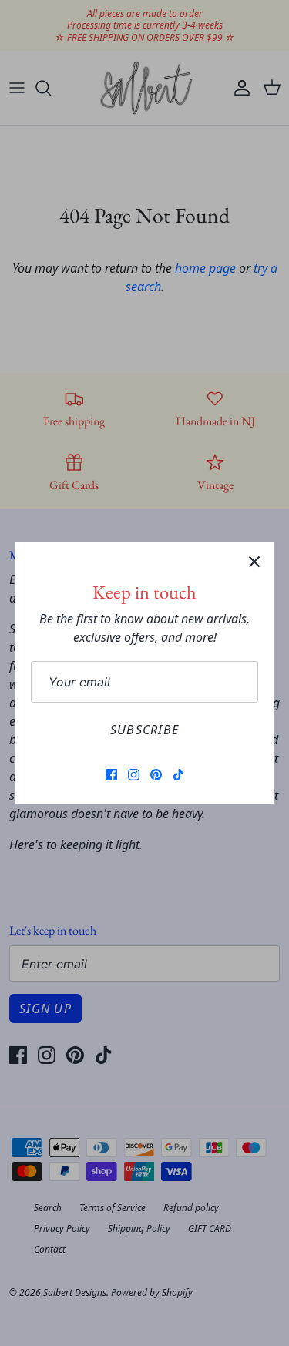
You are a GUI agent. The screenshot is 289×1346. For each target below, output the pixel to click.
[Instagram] (133, 774)
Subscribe (145, 729)
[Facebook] (111, 774)
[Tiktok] (178, 774)
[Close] (254, 562)
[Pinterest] (156, 774)
